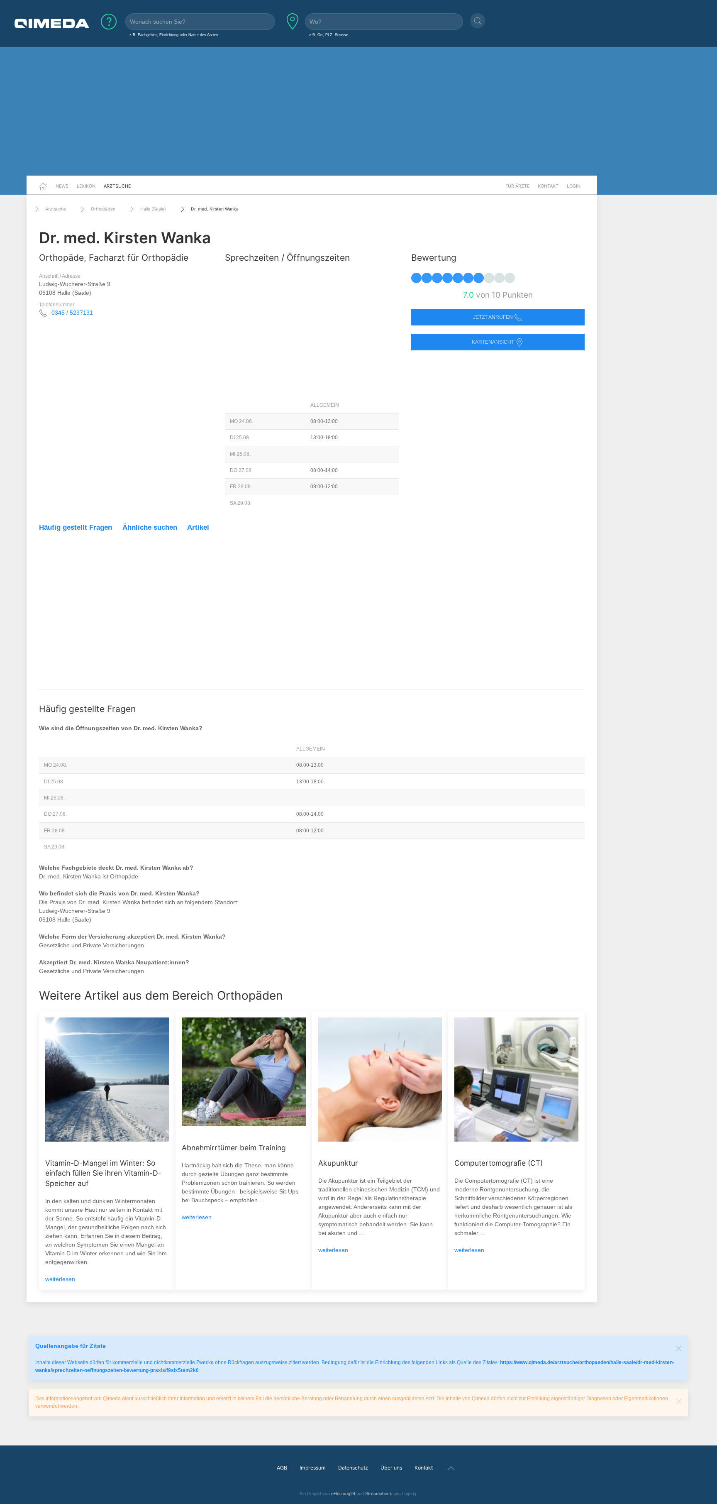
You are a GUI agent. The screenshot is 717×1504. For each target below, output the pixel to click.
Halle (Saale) (153, 209)
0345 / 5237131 (72, 312)
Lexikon (86, 186)
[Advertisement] (358, 111)
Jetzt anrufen (493, 317)
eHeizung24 (343, 1493)
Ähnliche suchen (149, 527)
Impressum (313, 1468)
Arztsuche (117, 186)
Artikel (198, 527)
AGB (282, 1468)
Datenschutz (353, 1468)
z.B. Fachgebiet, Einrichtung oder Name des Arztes (173, 34)
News (62, 186)
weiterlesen (60, 1279)
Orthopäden (103, 209)
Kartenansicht (493, 342)
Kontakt (548, 186)
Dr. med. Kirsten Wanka (215, 209)
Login (573, 186)
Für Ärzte (517, 186)
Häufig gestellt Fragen (75, 527)
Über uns (391, 1468)
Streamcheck (378, 1493)
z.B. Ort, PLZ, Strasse (328, 34)
